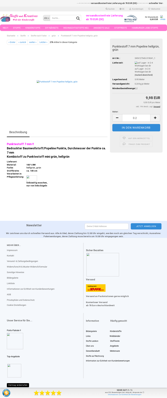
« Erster (11, 42)
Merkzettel (155, 9)
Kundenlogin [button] (137, 9)
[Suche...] (78, 18)
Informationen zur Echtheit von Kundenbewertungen (30, 289)
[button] (122, 9)
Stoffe (17, 28)
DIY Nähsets (51, 28)
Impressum (12, 250)
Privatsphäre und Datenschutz (21, 300)
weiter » (32, 42)
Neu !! (5, 28)
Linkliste (11, 283)
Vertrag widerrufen (18, 385)
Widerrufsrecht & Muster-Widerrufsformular (27, 266)
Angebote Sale (101, 28)
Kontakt (10, 255)
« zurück (22, 42)
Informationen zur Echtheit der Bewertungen (124, 394)
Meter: (115, 111)
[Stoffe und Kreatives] (19, 17)
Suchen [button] (111, 9)
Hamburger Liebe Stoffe (145, 28)
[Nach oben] (9, 393)
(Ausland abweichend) (144, 75)
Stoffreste (120, 28)
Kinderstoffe (32, 28)
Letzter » (43, 42)
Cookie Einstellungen (16, 305)
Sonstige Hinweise (15, 272)
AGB (9, 294)
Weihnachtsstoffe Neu (76, 28)
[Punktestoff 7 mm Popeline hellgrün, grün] (57, 81)
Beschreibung (18, 132)
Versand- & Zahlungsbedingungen (22, 261)
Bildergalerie (12, 278)
